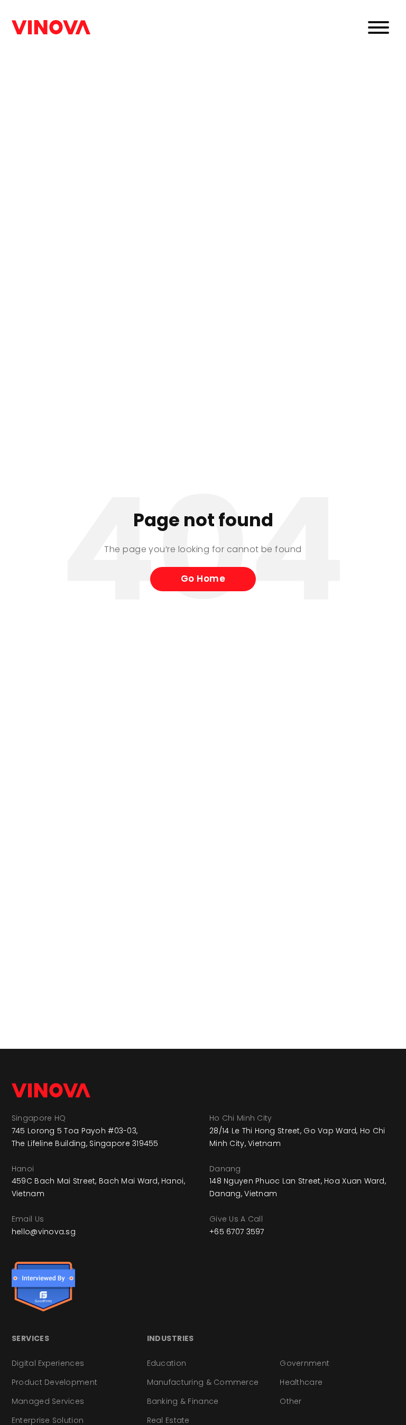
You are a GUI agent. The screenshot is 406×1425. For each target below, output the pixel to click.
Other (290, 1401)
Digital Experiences (48, 1363)
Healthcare (301, 1382)
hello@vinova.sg (44, 1231)
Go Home (203, 578)
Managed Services (48, 1401)
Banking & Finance (183, 1401)
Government (304, 1363)
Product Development (54, 1382)
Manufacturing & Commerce (203, 1382)
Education (167, 1363)
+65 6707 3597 (236, 1231)
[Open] (378, 27)
